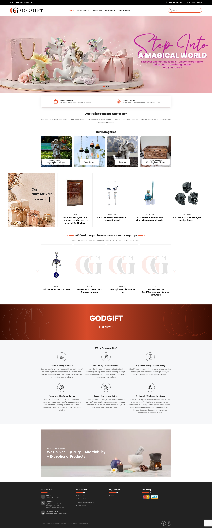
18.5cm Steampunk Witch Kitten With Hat (155, 290)
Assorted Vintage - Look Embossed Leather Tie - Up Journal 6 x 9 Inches (75, 220)
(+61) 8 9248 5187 (175, 2)
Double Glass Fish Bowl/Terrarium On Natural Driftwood (122, 292)
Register (199, 2)
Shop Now (105, 326)
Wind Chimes (89, 162)
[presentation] (37, 271)
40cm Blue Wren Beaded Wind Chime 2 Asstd (112, 219)
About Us (81, 495)
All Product (97, 10)
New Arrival (110, 10)
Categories (82, 10)
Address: (49, 502)
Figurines (122, 162)
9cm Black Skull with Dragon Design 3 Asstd (187, 219)
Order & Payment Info (86, 502)
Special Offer (124, 10)
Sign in (191, 2)
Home (71, 10)
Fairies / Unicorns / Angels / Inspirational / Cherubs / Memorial (56, 162)
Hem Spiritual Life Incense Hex (89, 290)
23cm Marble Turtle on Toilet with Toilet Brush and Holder (149, 219)
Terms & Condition (84, 499)
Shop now (39, 200)
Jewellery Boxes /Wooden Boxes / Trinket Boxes (155, 162)
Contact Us (82, 506)
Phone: (49, 495)
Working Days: (52, 511)
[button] (103, 87)
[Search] (170, 10)
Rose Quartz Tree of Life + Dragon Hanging (56, 290)
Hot (144, 247)
